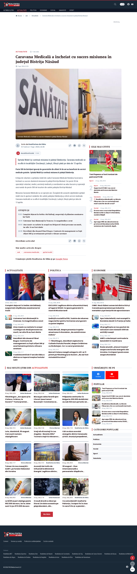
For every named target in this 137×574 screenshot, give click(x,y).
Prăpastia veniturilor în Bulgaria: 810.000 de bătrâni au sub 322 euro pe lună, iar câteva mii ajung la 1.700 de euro (75, 401)
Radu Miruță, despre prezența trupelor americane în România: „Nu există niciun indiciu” (67, 332)
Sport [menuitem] (71, 10)
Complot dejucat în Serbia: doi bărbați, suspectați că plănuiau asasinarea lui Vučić (53, 215)
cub (18, 252)
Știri (27, 16)
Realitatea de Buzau (110, 554)
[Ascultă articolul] (132, 558)
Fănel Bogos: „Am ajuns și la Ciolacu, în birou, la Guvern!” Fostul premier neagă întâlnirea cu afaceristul (17, 401)
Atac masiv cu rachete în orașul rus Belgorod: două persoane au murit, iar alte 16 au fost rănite (52, 225)
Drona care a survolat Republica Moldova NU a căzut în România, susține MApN (107, 212)
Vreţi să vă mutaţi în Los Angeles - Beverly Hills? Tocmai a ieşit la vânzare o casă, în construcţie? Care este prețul (46, 436)
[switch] (122, 4)
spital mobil (47, 252)
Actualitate (35, 16)
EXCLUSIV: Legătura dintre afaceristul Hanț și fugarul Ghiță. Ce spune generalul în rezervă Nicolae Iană (68, 308)
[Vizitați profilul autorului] (18, 145)
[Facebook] (128, 4)
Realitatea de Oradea (24, 557)
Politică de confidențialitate (32, 541)
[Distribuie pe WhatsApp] (79, 145)
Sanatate (97, 197)
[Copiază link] (70, 145)
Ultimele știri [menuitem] (8, 10)
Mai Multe (46, 514)
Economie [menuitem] (43, 10)
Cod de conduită (48, 541)
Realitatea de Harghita (39, 557)
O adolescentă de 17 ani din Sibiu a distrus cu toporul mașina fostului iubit (29, 357)
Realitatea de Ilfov (67, 557)
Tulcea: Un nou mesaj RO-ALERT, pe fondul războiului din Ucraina (17, 469)
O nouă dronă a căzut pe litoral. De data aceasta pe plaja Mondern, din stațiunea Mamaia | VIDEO (46, 505)
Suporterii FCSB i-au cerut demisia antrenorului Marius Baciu (105, 190)
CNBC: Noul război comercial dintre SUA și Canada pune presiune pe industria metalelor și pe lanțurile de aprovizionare (111, 308)
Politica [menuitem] (33, 10)
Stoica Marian (55, 428)
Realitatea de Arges (9, 557)
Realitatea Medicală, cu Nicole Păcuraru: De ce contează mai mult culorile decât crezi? (107, 201)
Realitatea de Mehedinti (126, 554)
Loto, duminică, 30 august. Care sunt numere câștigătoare (17, 434)
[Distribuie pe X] (84, 145)
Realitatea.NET (7, 554)
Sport (91, 181)
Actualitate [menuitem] (22, 10)
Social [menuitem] (52, 10)
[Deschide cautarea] (115, 4)
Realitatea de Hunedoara (82, 557)
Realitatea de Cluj (77, 554)
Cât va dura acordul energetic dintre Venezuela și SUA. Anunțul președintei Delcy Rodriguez (74, 435)
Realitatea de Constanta (62, 554)
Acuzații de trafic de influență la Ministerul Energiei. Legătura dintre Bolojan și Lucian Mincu (45, 470)
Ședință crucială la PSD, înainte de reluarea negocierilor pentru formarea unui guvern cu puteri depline (68, 321)
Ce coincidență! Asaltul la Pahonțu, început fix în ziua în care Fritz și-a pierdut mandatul (75, 505)
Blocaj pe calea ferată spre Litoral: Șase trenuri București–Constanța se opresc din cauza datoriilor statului (46, 401)
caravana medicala (31, 252)
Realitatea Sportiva (20, 554)
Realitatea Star (33, 554)
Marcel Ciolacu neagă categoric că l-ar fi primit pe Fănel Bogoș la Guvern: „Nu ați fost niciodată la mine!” (68, 355)
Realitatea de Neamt (46, 554)
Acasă (20, 16)
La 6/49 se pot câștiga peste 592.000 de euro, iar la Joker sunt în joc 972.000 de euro (18, 503)
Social (96, 208)
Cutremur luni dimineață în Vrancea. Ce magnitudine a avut (47, 221)
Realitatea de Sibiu (37, 144)
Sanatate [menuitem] (62, 10)
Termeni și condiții (16, 541)
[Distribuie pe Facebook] (75, 145)
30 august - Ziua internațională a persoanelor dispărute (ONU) (72, 470)
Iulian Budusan (25, 393)
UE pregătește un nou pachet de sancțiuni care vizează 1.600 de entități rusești (114, 329)
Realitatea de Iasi (54, 557)
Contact (5, 541)
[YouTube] (132, 4)
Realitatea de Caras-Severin (93, 554)
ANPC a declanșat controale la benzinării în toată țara (114, 339)
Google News (62, 259)
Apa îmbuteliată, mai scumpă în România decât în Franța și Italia (115, 319)
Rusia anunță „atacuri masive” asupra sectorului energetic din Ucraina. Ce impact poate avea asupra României (114, 351)
